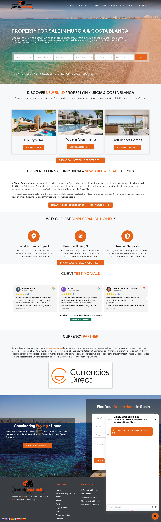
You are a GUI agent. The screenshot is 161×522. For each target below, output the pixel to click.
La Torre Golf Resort (89, 490)
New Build (83, 5)
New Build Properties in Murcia (65, 495)
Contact (144, 5)
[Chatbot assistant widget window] (132, 462)
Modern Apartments (80, 139)
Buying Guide (117, 5)
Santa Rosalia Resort (89, 497)
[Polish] (18, 518)
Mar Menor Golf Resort (90, 501)
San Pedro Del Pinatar (90, 504)
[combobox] (23, 57)
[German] (12, 518)
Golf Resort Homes (127, 140)
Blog (58, 511)
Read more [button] (20, 309)
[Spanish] (24, 518)
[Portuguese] (21, 518)
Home (71, 5)
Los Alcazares (87, 493)
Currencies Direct (54, 348)
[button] (147, 298)
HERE (23, 497)
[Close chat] (155, 516)
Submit (99, 460)
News (130, 5)
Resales (95, 5)
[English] (6, 518)
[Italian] (15, 518)
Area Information (63, 515)
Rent (105, 5)
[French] (9, 518)
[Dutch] (3, 518)
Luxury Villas (34, 140)
